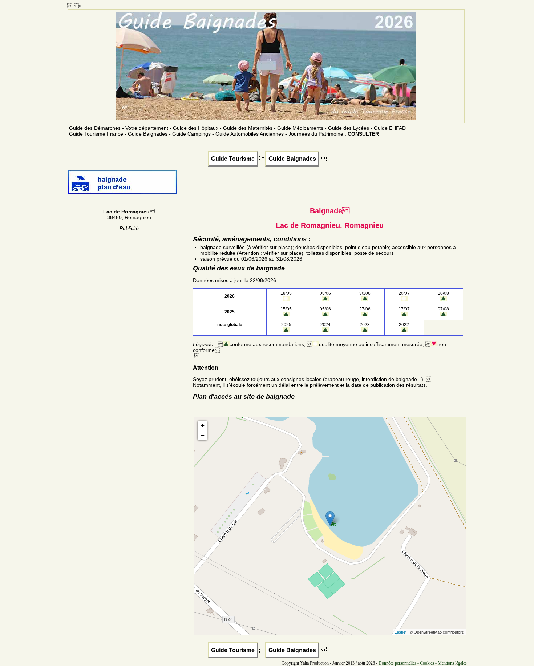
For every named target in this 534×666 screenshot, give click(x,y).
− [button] (203, 435)
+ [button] (203, 425)
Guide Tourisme (233, 159)
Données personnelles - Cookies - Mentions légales (423, 663)
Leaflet (400, 632)
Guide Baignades (292, 159)
